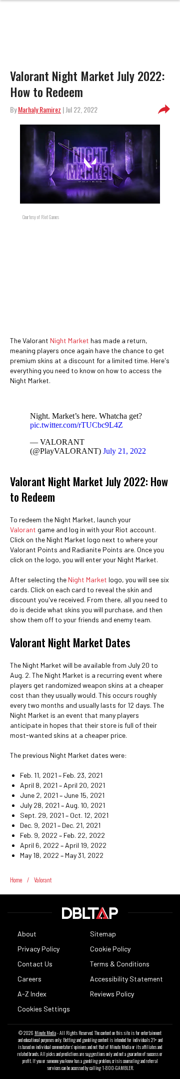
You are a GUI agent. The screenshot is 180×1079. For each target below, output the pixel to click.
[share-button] (164, 110)
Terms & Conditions (120, 963)
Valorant (23, 529)
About (27, 933)
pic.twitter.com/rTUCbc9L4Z (76, 425)
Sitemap (103, 933)
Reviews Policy (112, 993)
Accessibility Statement (126, 978)
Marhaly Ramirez (39, 109)
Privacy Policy (39, 948)
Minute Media (45, 1032)
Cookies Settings (44, 1008)
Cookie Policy (110, 948)
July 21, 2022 (124, 451)
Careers (30, 978)
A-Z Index (32, 993)
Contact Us (35, 963)
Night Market (68, 340)
